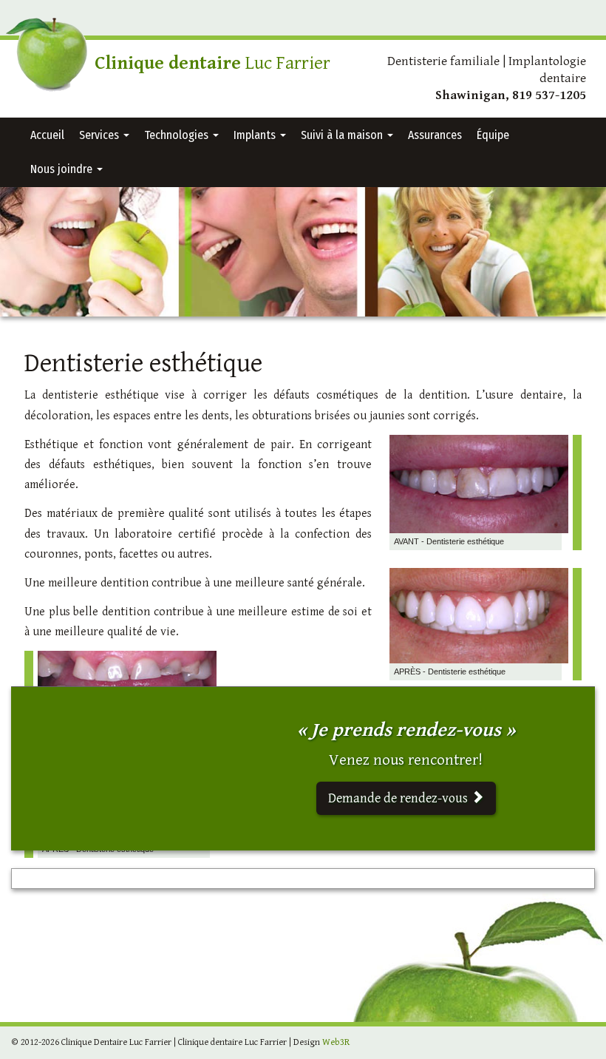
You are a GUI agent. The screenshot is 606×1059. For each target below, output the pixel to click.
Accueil (47, 135)
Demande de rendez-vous (399, 798)
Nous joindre (62, 169)
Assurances (435, 135)
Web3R (336, 1042)
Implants (256, 135)
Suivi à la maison (343, 135)
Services (100, 135)
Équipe (493, 135)
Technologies (177, 135)
